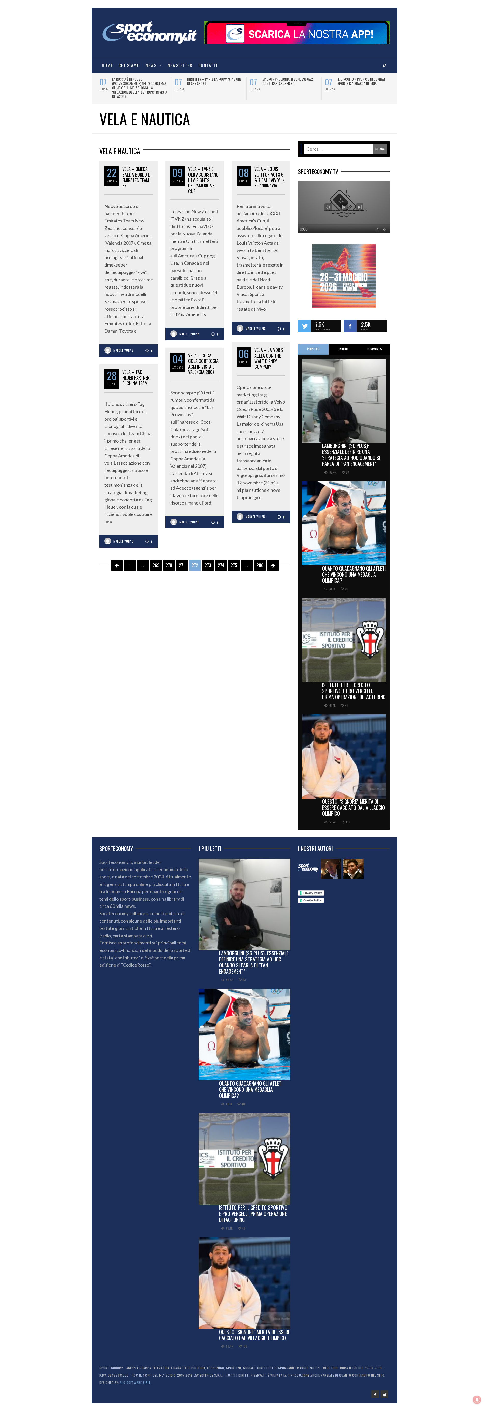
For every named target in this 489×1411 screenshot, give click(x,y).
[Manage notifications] (477, 1400)
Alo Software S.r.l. (136, 1378)
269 (156, 561)
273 (208, 561)
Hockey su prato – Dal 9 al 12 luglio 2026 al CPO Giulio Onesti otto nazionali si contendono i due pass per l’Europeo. (365, 85)
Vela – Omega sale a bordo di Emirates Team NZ (136, 172)
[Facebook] (375, 1390)
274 (221, 561)
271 (182, 561)
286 (259, 561)
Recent (344, 344)
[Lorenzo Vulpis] (353, 864)
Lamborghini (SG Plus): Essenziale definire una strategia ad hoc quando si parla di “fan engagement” (351, 450)
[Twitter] (384, 1390)
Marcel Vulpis (123, 346)
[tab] (313, 344)
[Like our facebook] (350, 321)
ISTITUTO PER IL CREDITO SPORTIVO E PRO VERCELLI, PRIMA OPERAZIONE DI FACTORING (353, 687)
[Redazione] (308, 864)
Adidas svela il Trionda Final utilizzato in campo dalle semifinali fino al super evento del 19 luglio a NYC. (139, 85)
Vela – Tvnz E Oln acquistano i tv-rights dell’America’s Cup (203, 175)
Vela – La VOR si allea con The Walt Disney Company (269, 354)
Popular (313, 344)
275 (233, 561)
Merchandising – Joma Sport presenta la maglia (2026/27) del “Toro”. (211, 83)
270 (169, 561)
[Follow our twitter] (304, 321)
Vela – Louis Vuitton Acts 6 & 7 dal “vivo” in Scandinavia (269, 172)
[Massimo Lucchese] (331, 864)
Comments (374, 344)
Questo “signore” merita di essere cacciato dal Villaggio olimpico (353, 803)
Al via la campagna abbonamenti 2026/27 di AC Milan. (286, 81)
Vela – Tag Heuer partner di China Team (136, 373)
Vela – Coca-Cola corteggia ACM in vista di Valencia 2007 (203, 359)
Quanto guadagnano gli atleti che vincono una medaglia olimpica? (354, 570)
